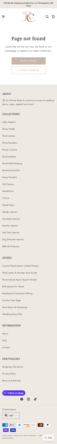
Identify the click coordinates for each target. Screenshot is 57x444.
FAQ (4, 340)
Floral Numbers (9, 142)
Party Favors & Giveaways (14, 307)
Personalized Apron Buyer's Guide (19, 279)
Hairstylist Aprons (11, 218)
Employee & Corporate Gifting (17, 293)
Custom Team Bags (11, 300)
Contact (6, 347)
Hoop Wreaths (9, 177)
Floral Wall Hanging (12, 163)
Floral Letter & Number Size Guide (19, 272)
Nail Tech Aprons (10, 232)
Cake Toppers (9, 122)
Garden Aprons (10, 212)
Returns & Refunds (11, 380)
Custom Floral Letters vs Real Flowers (20, 265)
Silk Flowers (8, 184)
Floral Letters (8, 135)
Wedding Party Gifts (12, 314)
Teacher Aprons (10, 225)
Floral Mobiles (9, 156)
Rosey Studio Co (14, 435)
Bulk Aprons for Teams (13, 286)
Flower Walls (8, 129)
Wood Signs (8, 205)
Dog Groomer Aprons (13, 239)
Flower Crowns (9, 149)
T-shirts (5, 198)
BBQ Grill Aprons (10, 246)
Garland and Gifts (11, 170)
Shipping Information (12, 366)
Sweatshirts (8, 191)
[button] (3, 16)
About (5, 333)
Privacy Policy (9, 373)
